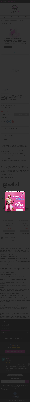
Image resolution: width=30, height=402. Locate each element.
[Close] (23, 192)
